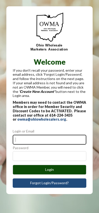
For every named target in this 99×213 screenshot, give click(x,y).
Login (49, 169)
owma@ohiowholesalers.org (41, 119)
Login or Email (23, 131)
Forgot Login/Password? (49, 183)
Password (20, 148)
